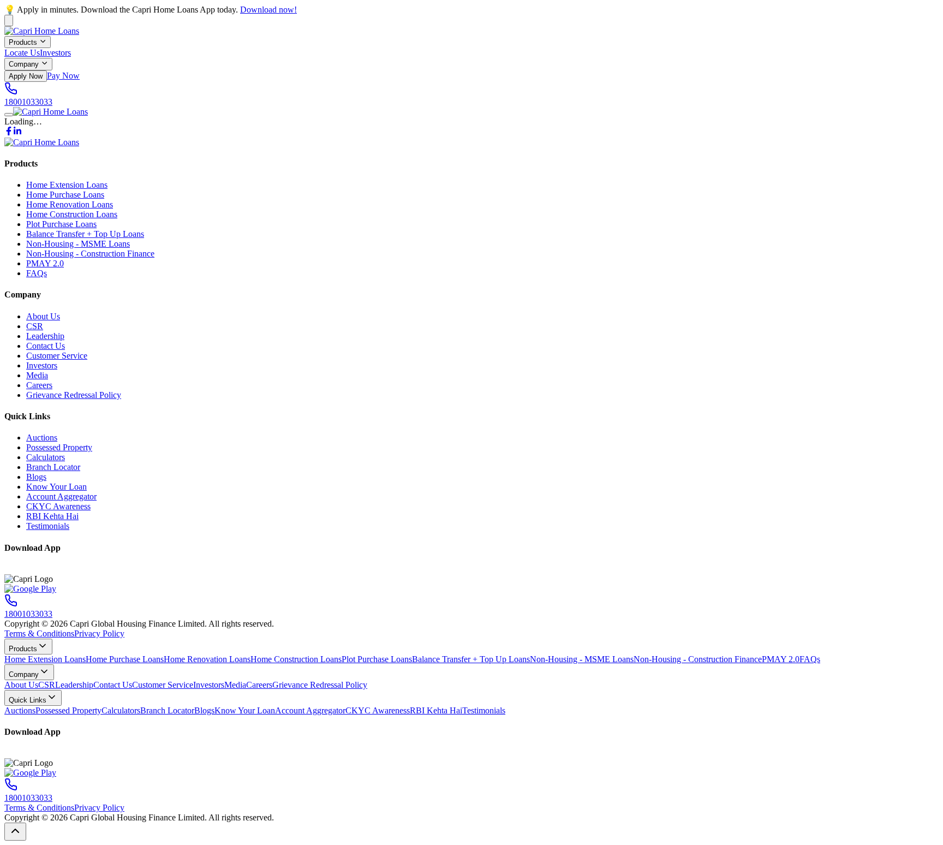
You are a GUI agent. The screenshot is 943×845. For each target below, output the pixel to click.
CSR (34, 326)
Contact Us (45, 345)
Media (37, 375)
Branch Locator (53, 467)
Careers (39, 385)
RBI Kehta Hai (52, 516)
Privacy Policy (99, 633)
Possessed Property (59, 447)
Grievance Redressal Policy (73, 395)
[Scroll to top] (15, 832)
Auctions (41, 437)
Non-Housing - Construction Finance (90, 253)
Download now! (268, 9)
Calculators (45, 457)
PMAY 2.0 (45, 263)
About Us (43, 316)
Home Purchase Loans (65, 194)
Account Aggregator (61, 496)
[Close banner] (8, 20)
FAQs (36, 273)
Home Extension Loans (67, 184)
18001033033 (28, 101)
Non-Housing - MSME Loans (78, 243)
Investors (55, 52)
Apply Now (26, 76)
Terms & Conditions (39, 633)
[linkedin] (17, 132)
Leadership (45, 336)
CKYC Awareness (58, 506)
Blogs (36, 476)
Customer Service (56, 355)
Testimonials (47, 526)
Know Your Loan (56, 486)
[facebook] (8, 132)
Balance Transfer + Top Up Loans (85, 234)
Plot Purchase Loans (61, 224)
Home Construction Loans (71, 214)
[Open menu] (8, 114)
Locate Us (22, 52)
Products (23, 42)
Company (24, 65)
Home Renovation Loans (69, 204)
